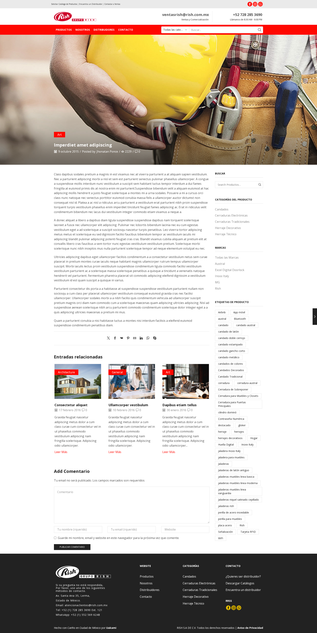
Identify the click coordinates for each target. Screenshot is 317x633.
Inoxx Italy (222, 276)
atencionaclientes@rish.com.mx (86, 605)
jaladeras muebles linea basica (236, 476)
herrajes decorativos (230, 438)
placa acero (225, 525)
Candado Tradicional (230, 376)
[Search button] (259, 30)
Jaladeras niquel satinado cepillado (238, 499)
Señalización (225, 531)
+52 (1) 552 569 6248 (85, 614)
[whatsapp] (148, 338)
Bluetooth (240, 318)
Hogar (254, 438)
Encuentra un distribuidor (243, 590)
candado (223, 325)
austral (222, 318)
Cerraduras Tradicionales (232, 222)
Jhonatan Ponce (107, 151)
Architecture (66, 372)
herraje (222, 431)
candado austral (245, 325)
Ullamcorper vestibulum (128, 405)
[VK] (121, 338)
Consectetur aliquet (71, 405)
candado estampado (230, 344)
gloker (242, 425)
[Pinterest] (128, 338)
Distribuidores (104, 29)
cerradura (223, 383)
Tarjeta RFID (248, 531)
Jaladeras (223, 464)
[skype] (153, 338)
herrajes (239, 431)
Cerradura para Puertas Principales (232, 404)
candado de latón (228, 331)
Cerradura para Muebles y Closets (238, 396)
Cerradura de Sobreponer (233, 389)
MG (217, 282)
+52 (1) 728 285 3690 (76, 610)
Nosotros (82, 29)
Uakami (111, 628)
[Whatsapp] (260, 4)
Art (59, 135)
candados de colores (230, 363)
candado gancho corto (231, 351)
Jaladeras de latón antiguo (233, 470)
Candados (221, 209)
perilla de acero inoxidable (233, 512)
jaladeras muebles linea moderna (238, 483)
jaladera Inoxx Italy (229, 451)
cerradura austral (247, 383)
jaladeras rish (226, 506)
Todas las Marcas (227, 257)
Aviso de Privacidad (250, 628)
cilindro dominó (227, 412)
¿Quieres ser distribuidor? (243, 576)
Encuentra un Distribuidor (90, 4)
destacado (224, 425)
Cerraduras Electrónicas (231, 215)
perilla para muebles (230, 519)
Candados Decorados (231, 370)
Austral (220, 264)
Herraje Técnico (225, 234)
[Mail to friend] (134, 338)
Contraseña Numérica (231, 419)
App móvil (239, 312)
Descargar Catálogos (240, 583)
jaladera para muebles (231, 457)
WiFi (220, 538)
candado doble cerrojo (231, 338)
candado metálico (228, 357)
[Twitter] (109, 338)
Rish (218, 288)
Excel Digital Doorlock (229, 270)
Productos (64, 29)
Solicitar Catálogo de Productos (64, 4)
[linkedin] (141, 338)
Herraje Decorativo (228, 228)
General (117, 372)
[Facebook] (249, 4)
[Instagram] (255, 4)
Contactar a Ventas (112, 4)
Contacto (125, 29)
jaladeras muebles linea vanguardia (232, 491)
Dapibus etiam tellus (179, 405)
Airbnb (222, 312)
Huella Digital (226, 444)
